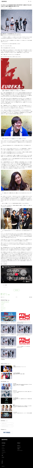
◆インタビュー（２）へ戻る (5, 294)
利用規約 (18, 448)
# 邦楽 (2, 310)
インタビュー (3, 450)
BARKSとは (18, 445)
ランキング (3, 448)
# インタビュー (3, 303)
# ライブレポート (3, 308)
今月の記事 (3, 445)
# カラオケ (2, 304)
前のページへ (2, 297)
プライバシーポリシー (20, 450)
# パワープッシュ (3, 307)
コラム (2, 453)
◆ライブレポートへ (4, 293)
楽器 (2, 455)
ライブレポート (4, 452)
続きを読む (30, 297)
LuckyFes (3, 457)
